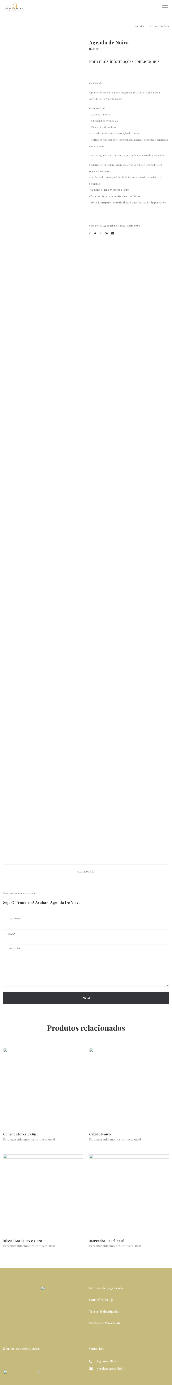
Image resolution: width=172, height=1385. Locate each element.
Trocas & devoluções (104, 1311)
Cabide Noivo (100, 1134)
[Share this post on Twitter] (95, 233)
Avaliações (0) (86, 871)
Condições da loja (101, 1300)
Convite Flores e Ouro (21, 1134)
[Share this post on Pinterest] (101, 233)
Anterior (139, 26)
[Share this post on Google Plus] (106, 233)
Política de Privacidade (105, 1323)
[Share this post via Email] (112, 233)
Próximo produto (159, 26)
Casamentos (132, 225)
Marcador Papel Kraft (106, 1241)
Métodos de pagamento (106, 1288)
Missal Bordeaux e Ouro (22, 1241)
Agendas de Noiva (113, 225)
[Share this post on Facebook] (90, 233)
